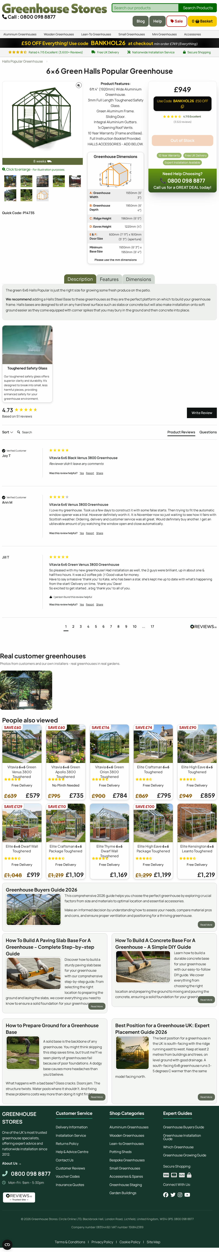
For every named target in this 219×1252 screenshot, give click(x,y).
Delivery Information (72, 1127)
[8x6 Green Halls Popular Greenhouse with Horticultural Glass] (10, 181)
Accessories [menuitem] (192, 34)
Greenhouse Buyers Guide (183, 1127)
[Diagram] (43, 195)
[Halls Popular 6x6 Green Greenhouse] (27, 181)
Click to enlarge (35, 169)
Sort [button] (6, 432)
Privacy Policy (102, 1242)
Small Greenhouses (125, 1168)
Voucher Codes (68, 1176)
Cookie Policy (130, 1242)
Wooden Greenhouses (127, 1135)
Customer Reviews (70, 1168)
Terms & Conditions (70, 1242)
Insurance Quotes (70, 1184)
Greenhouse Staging (126, 1184)
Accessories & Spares (126, 1176)
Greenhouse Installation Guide (182, 1137)
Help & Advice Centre (72, 1151)
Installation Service (71, 1135)
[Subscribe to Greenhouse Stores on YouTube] (187, 1195)
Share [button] (99, 473)
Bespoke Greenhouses (127, 1160)
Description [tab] (80, 279)
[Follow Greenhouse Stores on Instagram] (180, 1195)
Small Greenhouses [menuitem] (131, 34)
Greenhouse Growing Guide (184, 1155)
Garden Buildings (123, 1192)
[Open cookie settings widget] (7, 1245)
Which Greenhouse (178, 1147)
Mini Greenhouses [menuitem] (164, 34)
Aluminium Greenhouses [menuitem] (19, 34)
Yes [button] (82, 473)
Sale (178, 21)
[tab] (181, 433)
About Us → (12, 1163)
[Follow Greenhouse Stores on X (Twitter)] (173, 1195)
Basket (202, 21)
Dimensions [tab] (138, 279)
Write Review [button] (202, 412)
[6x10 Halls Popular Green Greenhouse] (43, 181)
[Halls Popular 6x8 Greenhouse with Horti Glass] (75, 181)
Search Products (198, 7)
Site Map (153, 1242)
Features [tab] (109, 279)
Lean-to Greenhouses (127, 1143)
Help (157, 21)
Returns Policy (67, 1143)
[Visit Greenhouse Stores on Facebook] (165, 1195)
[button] (66, 627)
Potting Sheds (121, 1151)
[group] (24, 410)
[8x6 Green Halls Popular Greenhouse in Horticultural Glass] (10, 195)
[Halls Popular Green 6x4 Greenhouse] (27, 195)
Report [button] (90, 473)
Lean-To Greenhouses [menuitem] (96, 34)
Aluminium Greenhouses (129, 1127)
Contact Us (64, 1160)
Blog (141, 21)
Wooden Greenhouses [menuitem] (59, 34)
